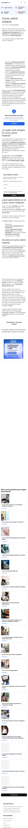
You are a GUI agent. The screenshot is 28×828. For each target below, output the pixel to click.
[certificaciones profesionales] (13, 358)
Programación (6, 825)
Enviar (14, 195)
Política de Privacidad (13, 192)
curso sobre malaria (12, 246)
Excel (4, 823)
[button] (21, 3)
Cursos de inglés (7, 820)
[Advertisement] (14, 52)
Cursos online (20, 331)
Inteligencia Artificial (8, 818)
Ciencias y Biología (8, 329)
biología (4, 159)
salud (16, 147)
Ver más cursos (14, 794)
